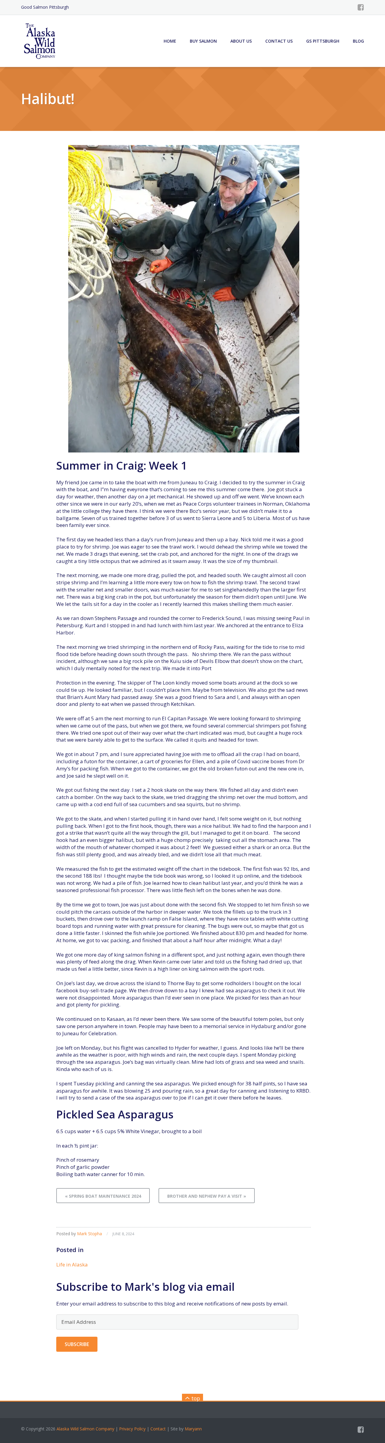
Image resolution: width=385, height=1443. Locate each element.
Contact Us (279, 41)
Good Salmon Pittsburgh (45, 7)
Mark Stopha (89, 1233)
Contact (158, 1429)
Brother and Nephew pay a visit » (206, 1196)
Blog (358, 41)
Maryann (193, 1429)
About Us (241, 41)
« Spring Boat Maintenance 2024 (103, 1196)
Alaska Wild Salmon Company (85, 1429)
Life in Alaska (72, 1264)
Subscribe (77, 1344)
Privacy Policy (132, 1429)
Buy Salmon (203, 41)
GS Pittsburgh (322, 41)
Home (170, 41)
